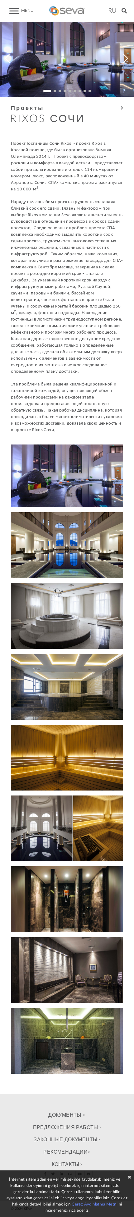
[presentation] (8, 59)
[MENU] (14, 11)
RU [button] (112, 11)
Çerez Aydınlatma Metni (94, 1204)
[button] (124, 11)
